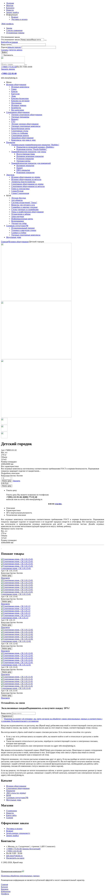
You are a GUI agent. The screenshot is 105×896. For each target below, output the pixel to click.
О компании (11, 811)
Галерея (9, 818)
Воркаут (14, 119)
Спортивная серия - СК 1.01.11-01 (16, 688)
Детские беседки (18, 198)
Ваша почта (6, 44)
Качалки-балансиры (20, 98)
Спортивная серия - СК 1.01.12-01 (16, 665)
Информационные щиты (22, 219)
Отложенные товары (15, 33)
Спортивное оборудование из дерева (27, 184)
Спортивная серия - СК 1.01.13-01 (16, 594)
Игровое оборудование (16, 84)
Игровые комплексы (20, 87)
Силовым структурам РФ (17, 226)
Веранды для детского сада (23, 205)
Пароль (4, 47)
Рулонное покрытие (25, 158)
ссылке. (58, 504)
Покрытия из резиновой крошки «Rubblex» (35, 147)
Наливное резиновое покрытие (30, 156)
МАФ (8, 795)
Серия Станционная (20, 193)
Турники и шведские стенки (23, 230)
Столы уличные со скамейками (25, 209)
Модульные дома (13, 237)
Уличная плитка (23, 161)
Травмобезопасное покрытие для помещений (31, 163)
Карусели (15, 94)
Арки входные (17, 216)
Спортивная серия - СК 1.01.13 (14, 618)
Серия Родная (17, 191)
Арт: (3, 450)
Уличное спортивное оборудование (26, 115)
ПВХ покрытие (23, 170)
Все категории (17, 110)
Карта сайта (11, 815)
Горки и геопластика (20, 189)
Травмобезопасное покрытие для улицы (28, 152)
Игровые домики (18, 105)
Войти (4, 42)
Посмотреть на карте (15, 858)
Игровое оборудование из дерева (25, 177)
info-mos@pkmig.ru (14, 856)
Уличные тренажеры (20, 117)
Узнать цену (6, 481)
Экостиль (10, 175)
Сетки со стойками (19, 133)
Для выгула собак (19, 223)
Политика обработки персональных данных (20, 876)
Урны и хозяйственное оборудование (27, 212)
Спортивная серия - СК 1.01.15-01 (16, 568)
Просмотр (5, 578)
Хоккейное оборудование (22, 138)
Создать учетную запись (11, 50)
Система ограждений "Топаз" (24, 202)
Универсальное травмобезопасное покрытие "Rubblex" (35, 145)
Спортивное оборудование (18, 112)
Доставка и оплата (19, 19)
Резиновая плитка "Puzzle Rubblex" (31, 149)
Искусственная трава (25, 154)
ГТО (13, 121)
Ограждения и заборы (20, 214)
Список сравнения (14, 30)
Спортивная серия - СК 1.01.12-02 (16, 641)
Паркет (19, 168)
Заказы (9, 28)
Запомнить (8, 55)
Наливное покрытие (25, 165)
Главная (4, 242)
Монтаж (9, 5)
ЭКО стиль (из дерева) (16, 793)
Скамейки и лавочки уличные (24, 207)
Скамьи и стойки (18, 233)
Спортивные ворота (20, 135)
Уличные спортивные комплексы (25, 126)
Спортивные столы (19, 131)
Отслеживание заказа (10, 39)
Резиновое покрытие (25, 172)
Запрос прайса (12, 12)
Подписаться (7, 716)
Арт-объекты (17, 200)
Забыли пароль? (14, 47)
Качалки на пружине (20, 101)
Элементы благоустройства (23, 182)
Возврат (14, 17)
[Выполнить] (45, 40)
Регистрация (12, 42)
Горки (14, 89)
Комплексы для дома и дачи (23, 140)
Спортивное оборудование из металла (28, 186)
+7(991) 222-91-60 (14, 851)
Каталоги (10, 8)
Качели (14, 91)
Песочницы (16, 103)
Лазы (13, 96)
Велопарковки (17, 221)
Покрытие (10, 142)
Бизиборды (16, 108)
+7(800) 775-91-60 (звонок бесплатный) (23, 849)
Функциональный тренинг (23, 228)
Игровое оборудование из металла (26, 179)
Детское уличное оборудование (25, 124)
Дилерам (10, 3)
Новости (10, 10)
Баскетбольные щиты (20, 128)
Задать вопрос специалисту (18, 833)
